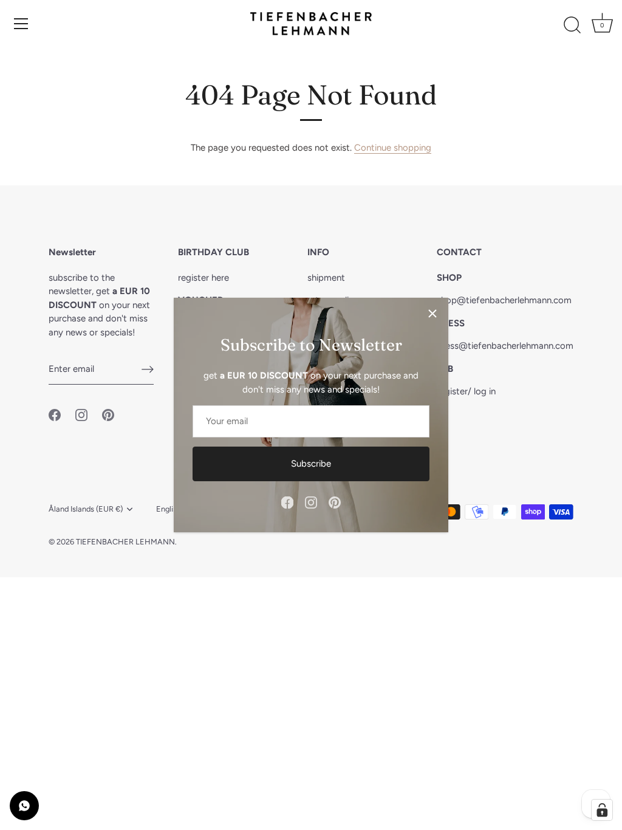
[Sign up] (148, 369)
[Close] (432, 313)
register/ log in (466, 391)
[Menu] (21, 23)
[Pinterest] (335, 501)
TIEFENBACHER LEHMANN (125, 541)
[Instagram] (311, 501)
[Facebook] (287, 501)
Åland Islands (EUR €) (86, 508)
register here (203, 277)
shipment (326, 277)
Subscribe (311, 463)
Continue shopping (392, 147)
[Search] (572, 25)
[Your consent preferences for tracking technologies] (602, 810)
